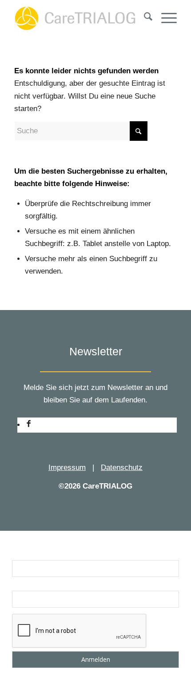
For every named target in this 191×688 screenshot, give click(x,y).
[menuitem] (143, 18)
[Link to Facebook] (28, 425)
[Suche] (143, 18)
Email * (23, 585)
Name (21, 554)
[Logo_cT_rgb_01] (79, 18)
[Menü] (164, 18)
